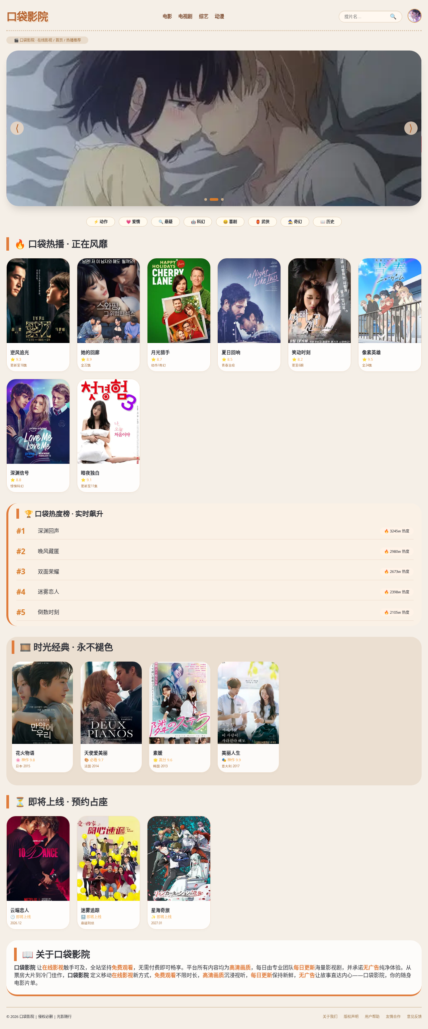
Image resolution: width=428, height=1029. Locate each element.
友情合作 (393, 1016)
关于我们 (330, 1016)
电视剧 (185, 16)
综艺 (203, 16)
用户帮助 (372, 1016)
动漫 (219, 16)
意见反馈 (414, 1016)
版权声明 (351, 1016)
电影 (167, 16)
